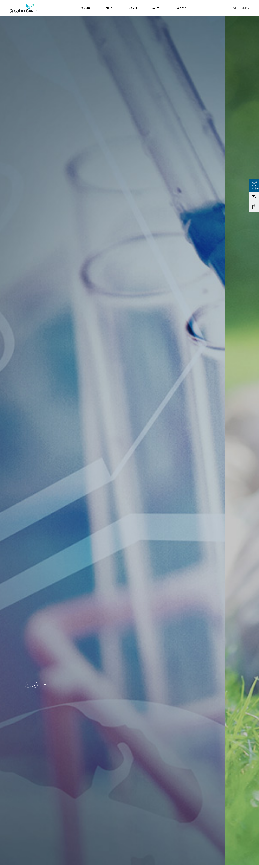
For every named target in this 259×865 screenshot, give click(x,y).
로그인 (233, 8)
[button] (28, 685)
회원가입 (245, 8)
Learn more (30, 408)
